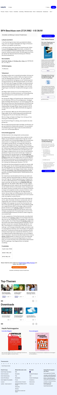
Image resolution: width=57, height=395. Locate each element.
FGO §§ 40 (4, 61)
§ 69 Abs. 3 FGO (12, 49)
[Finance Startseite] (3, 7)
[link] (2, 11)
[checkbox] (42, 162)
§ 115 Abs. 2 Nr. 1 (17, 61)
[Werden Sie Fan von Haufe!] (30, 372)
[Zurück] (33, 301)
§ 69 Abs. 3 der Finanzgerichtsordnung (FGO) (20, 170)
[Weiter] (36, 301)
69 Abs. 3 (10, 61)
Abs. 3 (23, 61)
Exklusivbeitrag (4, 297)
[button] (53, 7)
